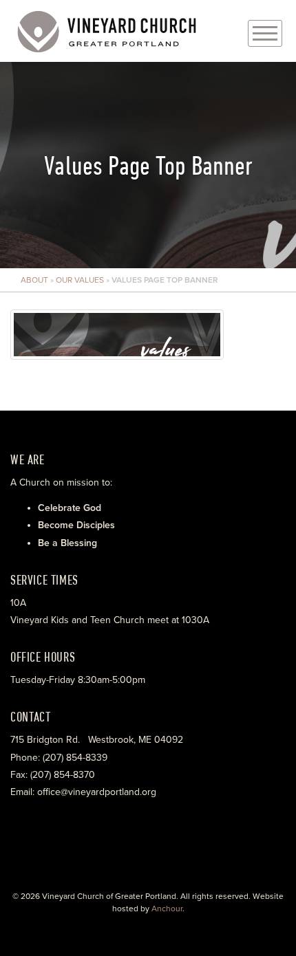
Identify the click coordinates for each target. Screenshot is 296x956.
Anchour (166, 908)
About (34, 280)
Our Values (80, 280)
